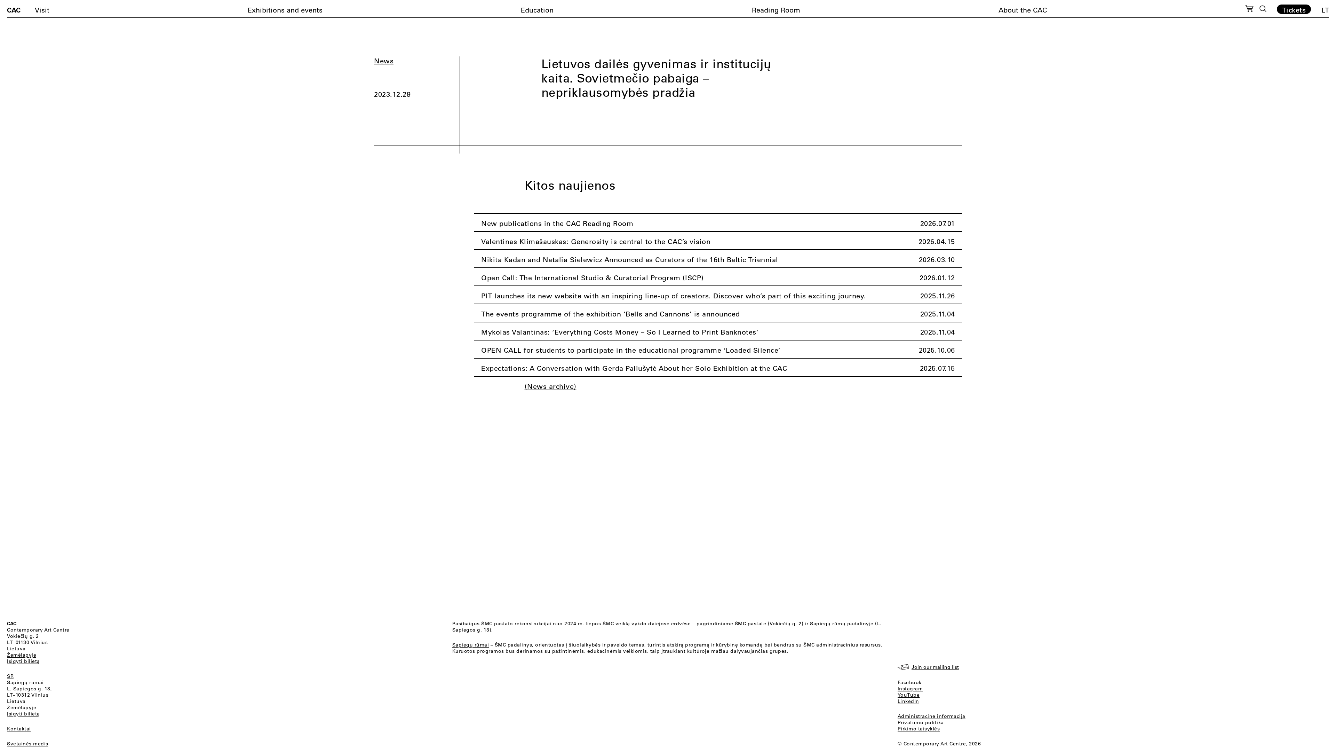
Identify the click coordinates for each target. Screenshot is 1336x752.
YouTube (909, 695)
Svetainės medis (27, 744)
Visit (42, 10)
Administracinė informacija (931, 716)
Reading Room (776, 10)
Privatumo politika (921, 722)
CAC (14, 9)
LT (1325, 10)
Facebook (910, 682)
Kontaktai (19, 729)
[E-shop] (1249, 9)
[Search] (1262, 9)
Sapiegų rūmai (25, 682)
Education (537, 10)
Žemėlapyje (21, 655)
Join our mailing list (935, 667)
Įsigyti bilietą (23, 661)
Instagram (910, 689)
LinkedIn (908, 701)
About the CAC (1023, 10)
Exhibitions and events (285, 10)
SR (10, 676)
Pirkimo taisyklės (919, 729)
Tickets (1294, 10)
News (383, 60)
